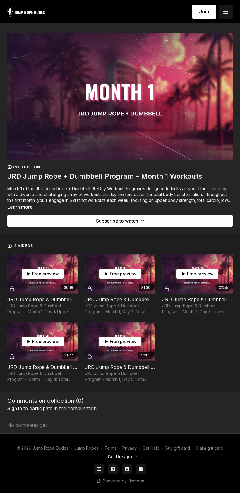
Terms (110, 448)
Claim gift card (209, 448)
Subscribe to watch (117, 221)
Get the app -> (122, 456)
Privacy (129, 448)
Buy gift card (177, 448)
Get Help (151, 448)
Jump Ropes (86, 448)
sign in (14, 408)
